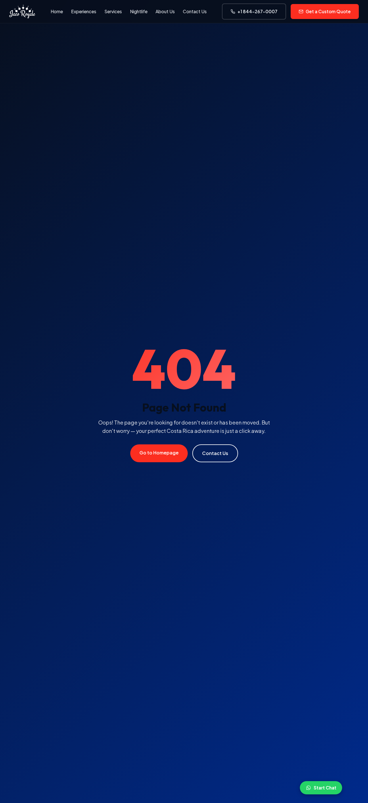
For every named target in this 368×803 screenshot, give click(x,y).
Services (113, 11)
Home (57, 11)
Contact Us (195, 11)
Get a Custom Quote (328, 11)
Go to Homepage (159, 453)
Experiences (83, 11)
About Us (165, 11)
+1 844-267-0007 (257, 11)
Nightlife (138, 11)
